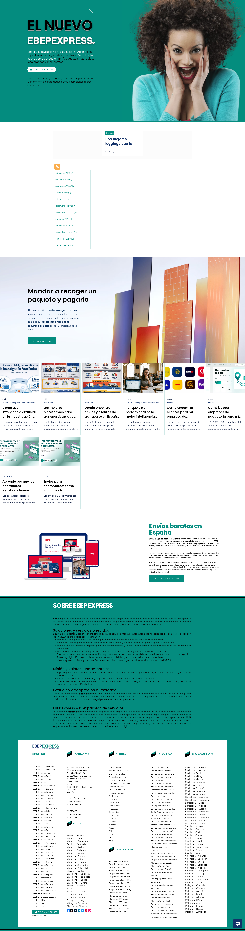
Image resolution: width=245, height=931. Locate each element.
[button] (90, 11)
